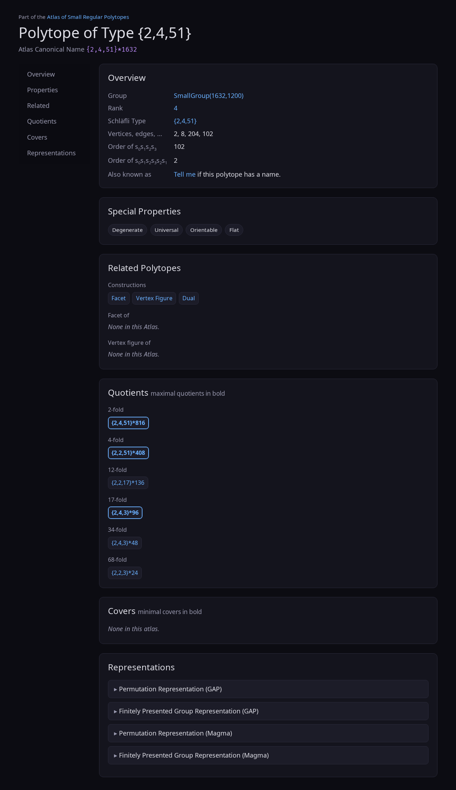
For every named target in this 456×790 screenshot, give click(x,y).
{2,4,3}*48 (125, 543)
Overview (41, 74)
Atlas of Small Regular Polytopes (88, 16)
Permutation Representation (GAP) (170, 689)
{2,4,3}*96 (125, 512)
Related (38, 106)
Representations (51, 153)
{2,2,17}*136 (128, 483)
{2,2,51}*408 (128, 453)
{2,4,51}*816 (128, 423)
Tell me (185, 174)
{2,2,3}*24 (125, 573)
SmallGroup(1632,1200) (208, 95)
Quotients (42, 121)
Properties (42, 90)
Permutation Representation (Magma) (175, 733)
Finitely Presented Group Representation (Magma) (194, 755)
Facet (119, 298)
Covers (37, 137)
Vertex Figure (154, 298)
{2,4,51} (185, 120)
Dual (188, 298)
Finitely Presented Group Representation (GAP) (188, 711)
